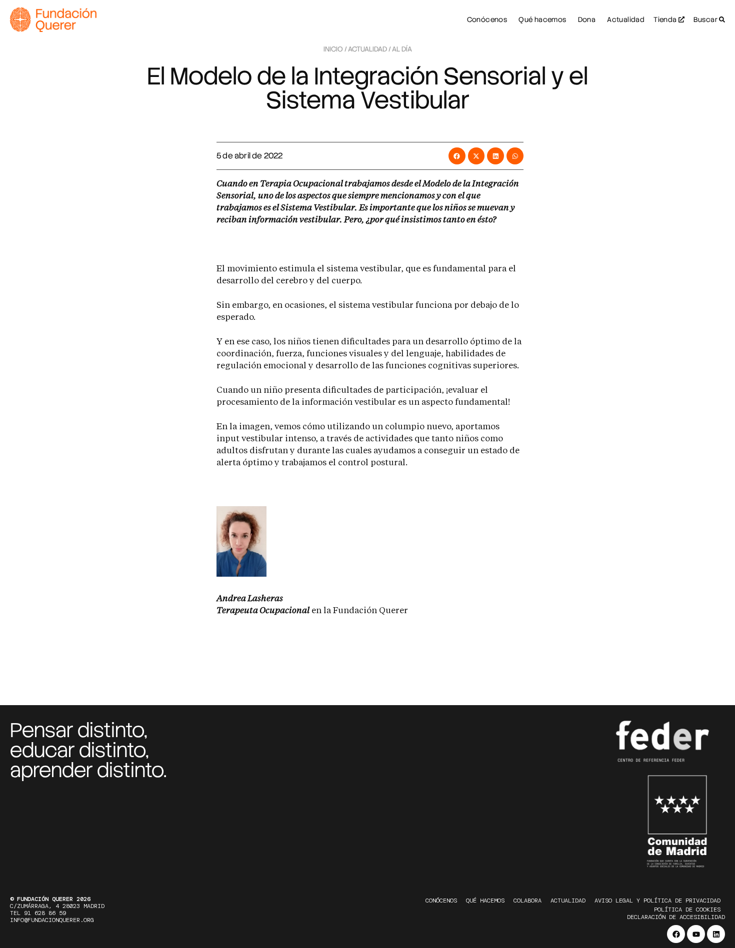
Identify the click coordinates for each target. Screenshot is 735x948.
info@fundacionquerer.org (52, 920)
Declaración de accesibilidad (676, 917)
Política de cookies (687, 910)
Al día (402, 48)
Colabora (528, 901)
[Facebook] (676, 934)
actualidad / (369, 48)
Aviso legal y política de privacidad (657, 901)
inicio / (335, 48)
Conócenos (441, 901)
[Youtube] (696, 934)
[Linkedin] (716, 934)
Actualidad (568, 901)
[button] (457, 155)
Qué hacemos (485, 901)
